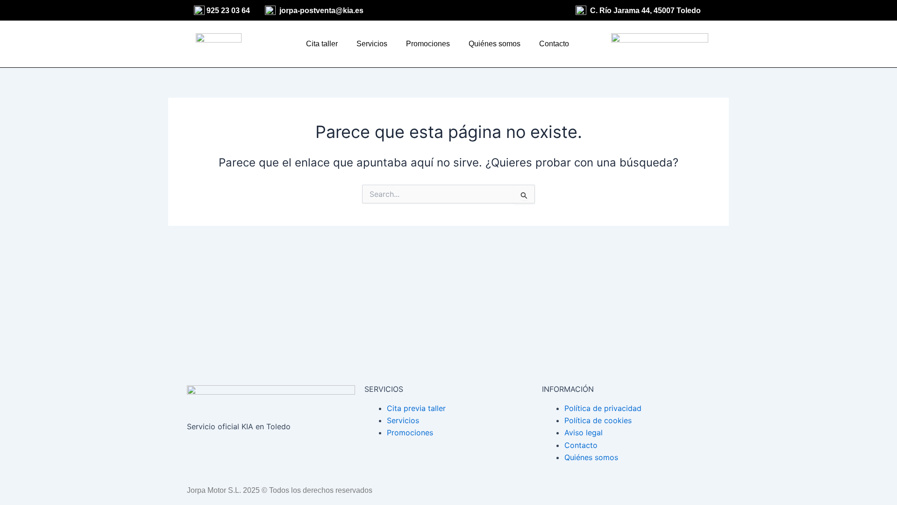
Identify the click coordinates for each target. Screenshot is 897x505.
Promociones (428, 44)
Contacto (554, 44)
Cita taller (322, 44)
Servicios (371, 44)
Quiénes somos (494, 44)
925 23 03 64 (228, 10)
